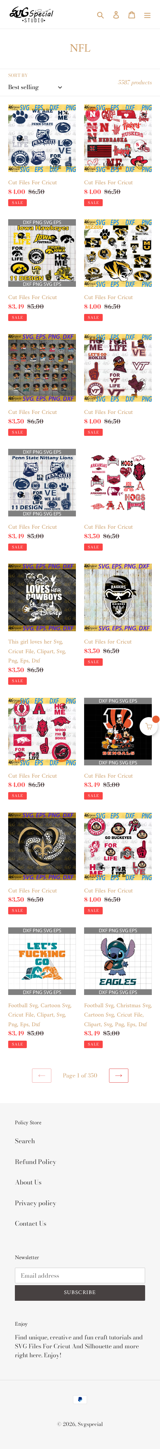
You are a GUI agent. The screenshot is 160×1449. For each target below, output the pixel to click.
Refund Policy (35, 1162)
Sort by (18, 75)
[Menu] (147, 14)
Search (25, 1141)
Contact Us (31, 1223)
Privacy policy (35, 1203)
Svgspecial (90, 1424)
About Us (28, 1182)
